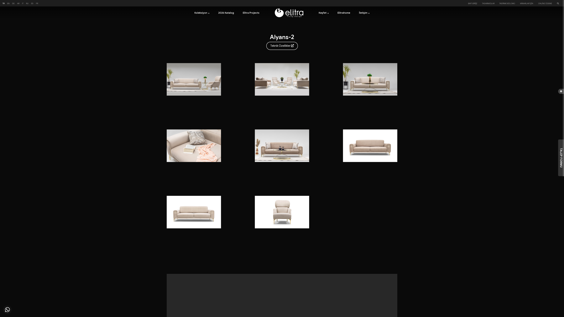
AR (18, 3)
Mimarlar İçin (526, 3)
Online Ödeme (545, 3)
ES (32, 3)
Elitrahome (344, 12)
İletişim (363, 12)
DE (13, 3)
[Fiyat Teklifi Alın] (7, 309)
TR (3, 3)
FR (37, 3)
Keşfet (323, 12)
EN (8, 3)
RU (27, 3)
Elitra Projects (251, 12)
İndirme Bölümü (507, 3)
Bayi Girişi (472, 3)
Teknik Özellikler (280, 45)
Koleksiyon (200, 12)
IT (23, 3)
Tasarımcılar (488, 3)
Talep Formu (561, 158)
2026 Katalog (226, 12)
